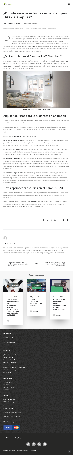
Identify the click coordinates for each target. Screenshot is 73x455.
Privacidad (12, 450)
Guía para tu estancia (9, 362)
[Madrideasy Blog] (8, 4)
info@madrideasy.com (14, 412)
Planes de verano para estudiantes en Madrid (36, 302)
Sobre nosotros (8, 337)
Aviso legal (32, 450)
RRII (11, 63)
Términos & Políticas (22, 450)
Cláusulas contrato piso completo (13, 370)
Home (5, 28)
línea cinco (34, 202)
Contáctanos (7, 372)
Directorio (6, 345)
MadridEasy (18, 136)
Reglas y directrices (9, 357)
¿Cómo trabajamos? (9, 355)
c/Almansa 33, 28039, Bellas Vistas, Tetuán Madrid (36, 109)
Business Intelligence (36, 63)
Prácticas (6, 340)
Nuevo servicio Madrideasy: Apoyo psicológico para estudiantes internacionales (59, 304)
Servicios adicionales (9, 360)
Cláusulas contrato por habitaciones (14, 367)
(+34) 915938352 (15, 416)
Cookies (5, 450)
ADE (66, 61)
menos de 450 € (28, 207)
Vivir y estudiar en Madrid (12, 23)
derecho (6, 63)
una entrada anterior (29, 46)
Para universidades (9, 342)
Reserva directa (8, 365)
